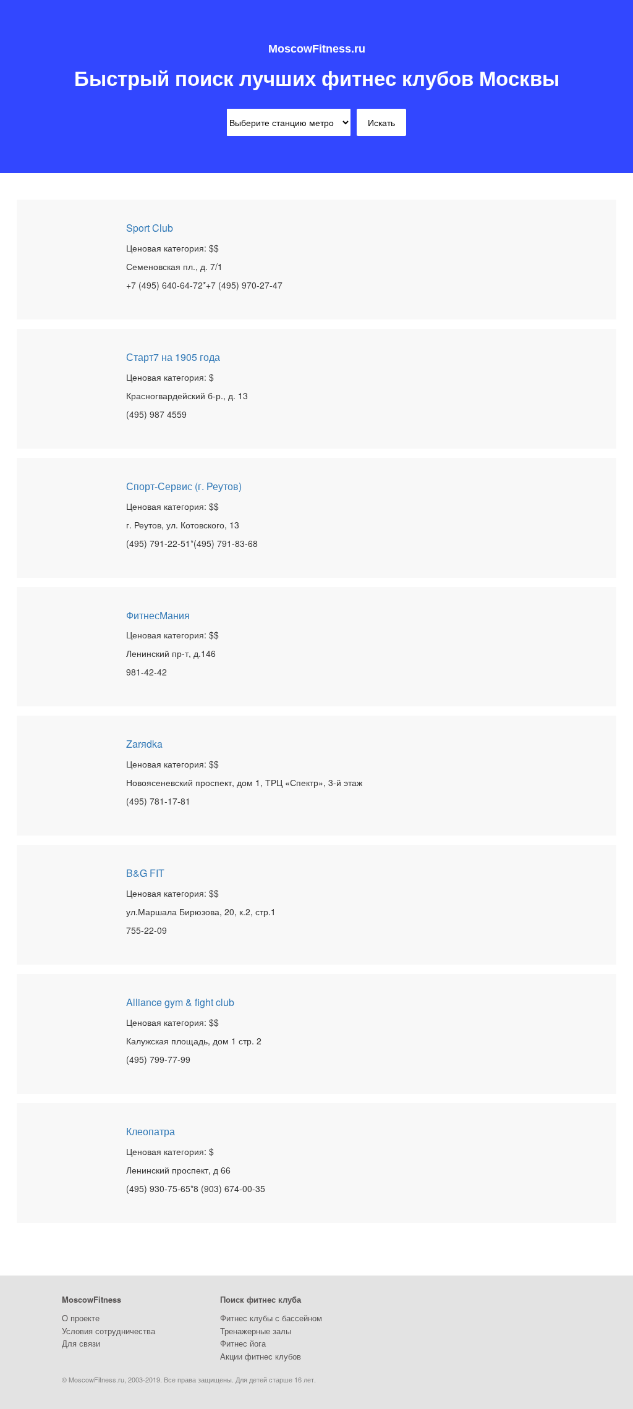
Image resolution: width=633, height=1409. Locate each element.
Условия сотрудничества (108, 1331)
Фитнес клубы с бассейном (271, 1318)
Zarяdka (144, 744)
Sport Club (149, 228)
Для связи (81, 1343)
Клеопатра (150, 1131)
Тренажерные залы (255, 1331)
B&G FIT (145, 873)
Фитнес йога (243, 1343)
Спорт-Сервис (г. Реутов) (184, 486)
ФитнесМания (158, 615)
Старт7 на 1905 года (173, 357)
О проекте (81, 1318)
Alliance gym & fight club (180, 1002)
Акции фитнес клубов (260, 1356)
